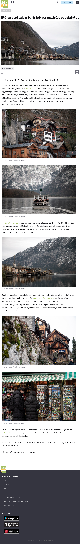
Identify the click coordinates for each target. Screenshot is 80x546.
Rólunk (6, 489)
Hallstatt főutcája (10, 223)
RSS (5, 480)
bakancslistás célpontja (43, 298)
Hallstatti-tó (31, 88)
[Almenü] (13, 2)
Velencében (7, 433)
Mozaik (6, 11)
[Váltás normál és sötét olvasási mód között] (58, 2)
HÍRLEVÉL (7, 484)
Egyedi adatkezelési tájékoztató (16, 501)
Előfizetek (67, 2)
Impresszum (8, 493)
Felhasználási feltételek (13, 497)
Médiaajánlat (9, 505)
